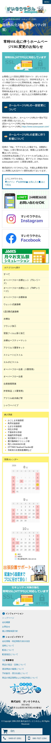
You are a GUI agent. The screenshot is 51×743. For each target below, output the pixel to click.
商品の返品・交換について (14, 664)
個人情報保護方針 (10, 631)
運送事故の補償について (13, 669)
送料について (8, 645)
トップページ (8, 618)
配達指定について (10, 654)
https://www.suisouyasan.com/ (35, 126)
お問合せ (6, 627)
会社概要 (6, 622)
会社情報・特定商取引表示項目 (16, 641)
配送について (8, 650)
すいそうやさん (25, 9)
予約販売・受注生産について (15, 673)
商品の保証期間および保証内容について (20, 678)
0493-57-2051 (15, 738)
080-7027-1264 (39, 738)
